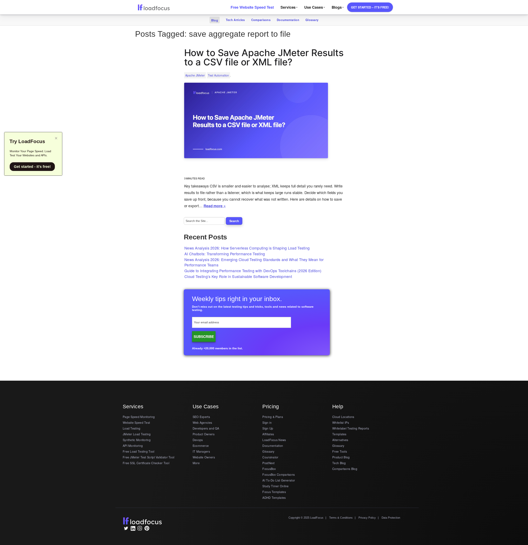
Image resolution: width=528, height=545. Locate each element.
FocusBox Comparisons (278, 474)
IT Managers (201, 451)
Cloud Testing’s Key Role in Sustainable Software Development (238, 276)
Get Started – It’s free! (370, 7)
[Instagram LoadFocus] (139, 529)
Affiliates (268, 434)
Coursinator (270, 457)
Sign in (267, 422)
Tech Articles (235, 20)
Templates (339, 434)
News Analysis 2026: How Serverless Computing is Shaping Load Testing (247, 248)
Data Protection (391, 517)
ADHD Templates (274, 498)
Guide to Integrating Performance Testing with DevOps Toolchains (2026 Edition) (252, 270)
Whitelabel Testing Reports (350, 428)
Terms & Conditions (341, 517)
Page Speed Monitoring (139, 417)
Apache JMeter (195, 75)
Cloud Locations (343, 417)
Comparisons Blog (344, 469)
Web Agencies (202, 422)
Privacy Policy (367, 517)
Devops (198, 440)
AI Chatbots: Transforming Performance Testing (224, 253)
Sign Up (267, 428)
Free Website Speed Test (252, 7)
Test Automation (218, 75)
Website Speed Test (136, 422)
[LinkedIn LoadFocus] (132, 529)
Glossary (311, 20)
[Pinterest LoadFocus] (146, 529)
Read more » (215, 205)
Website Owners (204, 457)
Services (288, 7)
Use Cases (313, 7)
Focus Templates (274, 492)
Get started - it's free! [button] (32, 167)
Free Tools (339, 451)
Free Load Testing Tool (138, 451)
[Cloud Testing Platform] (153, 7)
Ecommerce (201, 446)
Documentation (288, 20)
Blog (214, 20)
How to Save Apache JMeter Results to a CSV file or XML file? (264, 57)
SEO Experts (201, 417)
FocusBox (269, 469)
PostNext (268, 463)
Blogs (337, 7)
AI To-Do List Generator (278, 480)
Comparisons (261, 20)
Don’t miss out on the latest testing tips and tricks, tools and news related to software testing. (253, 308)
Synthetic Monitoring (137, 440)
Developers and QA (206, 428)
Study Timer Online (275, 486)
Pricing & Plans (272, 417)
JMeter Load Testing (137, 434)
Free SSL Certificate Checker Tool (146, 463)
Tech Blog (339, 463)
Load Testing (131, 428)
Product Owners (203, 434)
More (196, 463)
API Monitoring (133, 446)
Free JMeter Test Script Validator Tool (148, 457)
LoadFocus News (274, 440)
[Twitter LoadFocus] (125, 529)
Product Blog (341, 457)
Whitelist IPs (340, 422)
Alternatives (340, 440)
